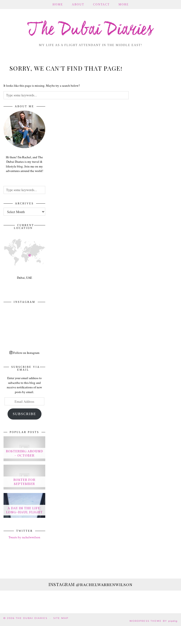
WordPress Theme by (153, 620)
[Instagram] (14, 316)
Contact (101, 4)
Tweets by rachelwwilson (24, 537)
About (78, 4)
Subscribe (24, 414)
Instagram (90, 584)
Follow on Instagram (25, 353)
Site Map (60, 618)
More (124, 4)
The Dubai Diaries (90, 30)
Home (58, 4)
